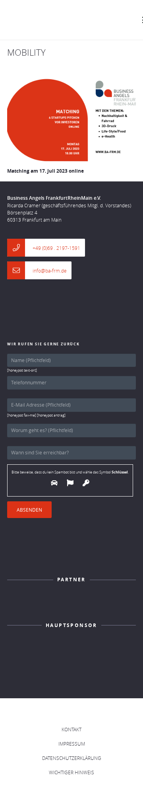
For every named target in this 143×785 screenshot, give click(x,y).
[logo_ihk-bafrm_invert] (71, 603)
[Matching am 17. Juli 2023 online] (71, 120)
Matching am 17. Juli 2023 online (45, 171)
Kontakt (71, 729)
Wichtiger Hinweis (71, 772)
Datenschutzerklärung (71, 758)
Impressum (71, 743)
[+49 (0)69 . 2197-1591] (20, 248)
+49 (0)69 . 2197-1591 (56, 248)
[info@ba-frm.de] (20, 270)
